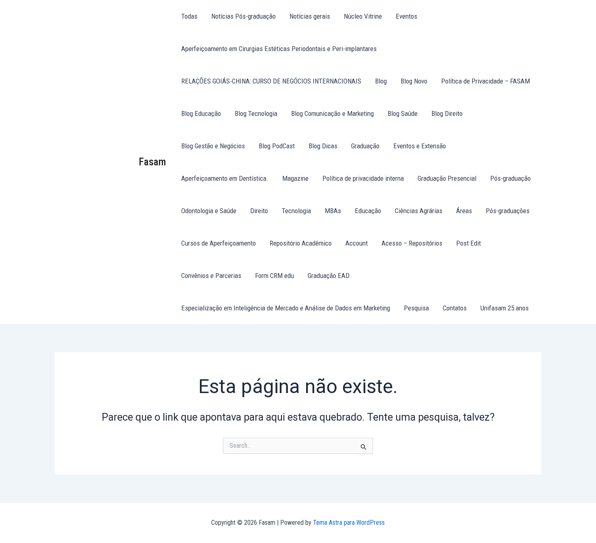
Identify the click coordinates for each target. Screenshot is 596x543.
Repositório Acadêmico (301, 243)
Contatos (455, 308)
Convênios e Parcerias (211, 276)
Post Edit (468, 243)
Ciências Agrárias (418, 211)
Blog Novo (414, 81)
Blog (381, 81)
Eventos (406, 16)
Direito (259, 211)
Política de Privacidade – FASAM (485, 81)
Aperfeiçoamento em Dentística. (224, 178)
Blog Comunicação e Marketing (332, 113)
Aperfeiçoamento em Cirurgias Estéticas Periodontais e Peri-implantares (279, 49)
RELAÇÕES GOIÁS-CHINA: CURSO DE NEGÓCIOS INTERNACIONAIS (271, 81)
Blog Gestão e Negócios (213, 146)
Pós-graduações (508, 211)
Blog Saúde (403, 113)
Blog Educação (201, 113)
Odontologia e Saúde (208, 211)
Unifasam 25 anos (504, 308)
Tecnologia (296, 211)
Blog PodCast (277, 146)
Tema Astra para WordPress (349, 522)
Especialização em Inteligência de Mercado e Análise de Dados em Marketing (285, 308)
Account (356, 243)
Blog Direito (447, 113)
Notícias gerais (309, 16)
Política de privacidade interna (363, 178)
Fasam (152, 162)
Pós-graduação (510, 178)
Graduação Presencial (447, 178)
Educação (368, 211)
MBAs (333, 211)
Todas (189, 16)
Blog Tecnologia (256, 113)
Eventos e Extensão (419, 146)
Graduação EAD (328, 276)
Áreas (464, 211)
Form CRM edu (274, 276)
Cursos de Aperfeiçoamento (218, 243)
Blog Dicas (323, 146)
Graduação (365, 146)
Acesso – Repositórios (412, 243)
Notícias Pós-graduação (243, 16)
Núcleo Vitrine (363, 16)
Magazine (295, 178)
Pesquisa (416, 308)
